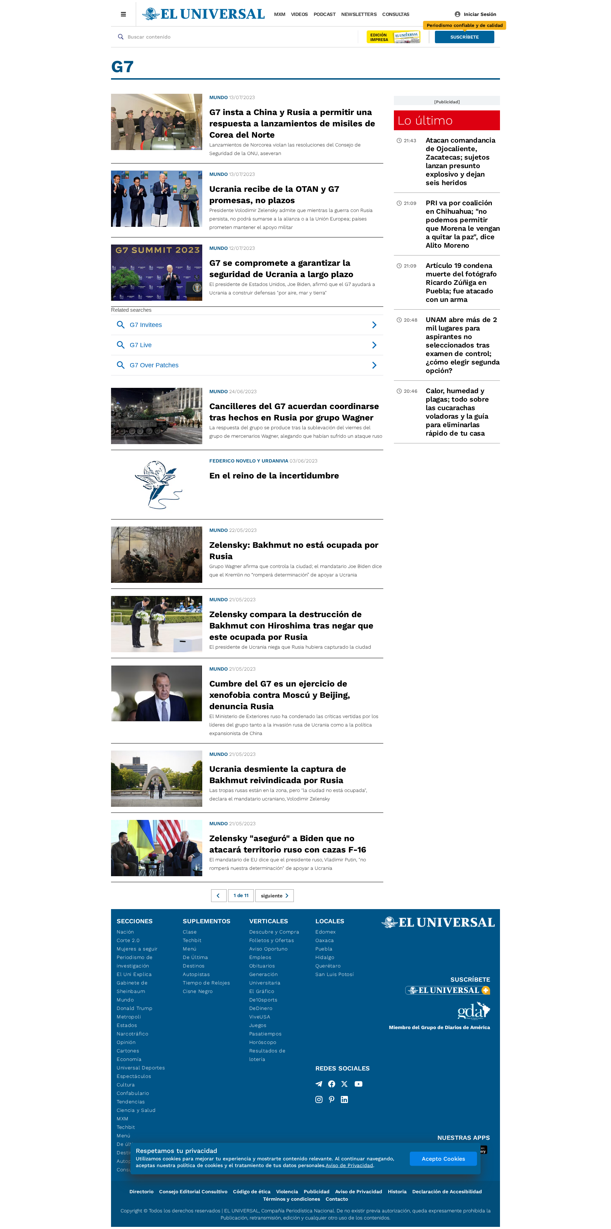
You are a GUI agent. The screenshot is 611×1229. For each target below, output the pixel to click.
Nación (125, 932)
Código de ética (251, 1191)
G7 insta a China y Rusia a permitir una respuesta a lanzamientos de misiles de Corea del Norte (292, 123)
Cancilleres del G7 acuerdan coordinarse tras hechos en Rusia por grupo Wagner (294, 412)
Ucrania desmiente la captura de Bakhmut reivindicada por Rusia (277, 774)
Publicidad (317, 1191)
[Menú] (123, 14)
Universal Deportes (141, 1067)
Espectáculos (134, 1076)
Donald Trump (134, 1008)
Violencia (287, 1191)
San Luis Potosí (334, 974)
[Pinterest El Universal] (331, 1099)
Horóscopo (263, 1042)
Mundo (218, 97)
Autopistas (196, 974)
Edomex (325, 932)
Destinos (194, 966)
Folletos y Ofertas (271, 940)
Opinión (126, 1042)
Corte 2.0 (128, 940)
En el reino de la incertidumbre (274, 476)
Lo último (425, 120)
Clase (190, 932)
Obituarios (262, 966)
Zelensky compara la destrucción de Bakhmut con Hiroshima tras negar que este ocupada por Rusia (291, 625)
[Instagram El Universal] (318, 1099)
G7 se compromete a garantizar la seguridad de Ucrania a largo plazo (281, 268)
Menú (123, 1135)
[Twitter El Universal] (344, 1085)
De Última (195, 957)
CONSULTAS (395, 14)
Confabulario (133, 1093)
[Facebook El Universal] (331, 1085)
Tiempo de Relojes (206, 983)
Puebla (324, 949)
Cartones (128, 1050)
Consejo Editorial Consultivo (193, 1191)
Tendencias (131, 1101)
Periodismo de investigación (135, 961)
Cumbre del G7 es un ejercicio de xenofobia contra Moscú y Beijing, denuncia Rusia (279, 695)
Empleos (260, 957)
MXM (279, 14)
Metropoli (129, 1017)
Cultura (126, 1084)
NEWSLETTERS (359, 14)
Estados (127, 1025)
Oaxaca (324, 940)
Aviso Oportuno (268, 949)
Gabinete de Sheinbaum (132, 987)
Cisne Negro (198, 991)
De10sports (263, 1000)
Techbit (126, 1127)
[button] (464, 37)
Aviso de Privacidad (358, 1191)
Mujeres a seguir (137, 949)
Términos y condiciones (291, 1199)
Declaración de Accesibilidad (447, 1191)
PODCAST (325, 14)
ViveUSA (259, 1017)
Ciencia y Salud (136, 1110)
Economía (129, 1059)
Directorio (141, 1191)
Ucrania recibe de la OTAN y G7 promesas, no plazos (274, 194)
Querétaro (328, 966)
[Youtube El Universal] (358, 1085)
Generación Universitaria (265, 978)
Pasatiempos (265, 1033)
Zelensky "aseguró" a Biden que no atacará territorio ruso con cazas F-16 (287, 844)
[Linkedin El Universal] (344, 1099)
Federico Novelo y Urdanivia (248, 461)
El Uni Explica (134, 974)
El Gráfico (261, 991)
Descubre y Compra (274, 932)
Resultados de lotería (267, 1055)
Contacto (337, 1199)
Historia (397, 1191)
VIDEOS (299, 14)
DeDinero (261, 1008)
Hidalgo (324, 957)
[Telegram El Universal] (318, 1085)
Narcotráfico (132, 1033)
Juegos (258, 1025)
